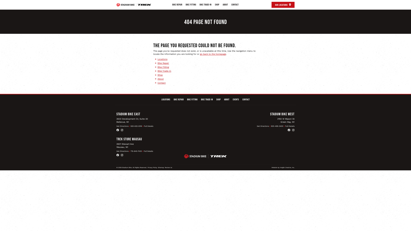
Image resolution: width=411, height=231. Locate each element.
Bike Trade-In (205, 4)
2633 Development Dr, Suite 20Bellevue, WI (132, 120)
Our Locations (281, 5)
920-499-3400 (277, 126)
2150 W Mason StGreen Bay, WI (286, 120)
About (225, 4)
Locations (162, 59)
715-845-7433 (136, 151)
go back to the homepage (213, 54)
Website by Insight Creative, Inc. (283, 167)
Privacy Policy (152, 167)
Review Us (168, 167)
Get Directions (122, 126)
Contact (235, 4)
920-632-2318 (136, 126)
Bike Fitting (191, 4)
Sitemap (161, 167)
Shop (217, 4)
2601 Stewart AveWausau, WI (125, 145)
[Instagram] (122, 130)
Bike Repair (177, 4)
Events (236, 99)
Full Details (148, 126)
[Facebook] (117, 130)
